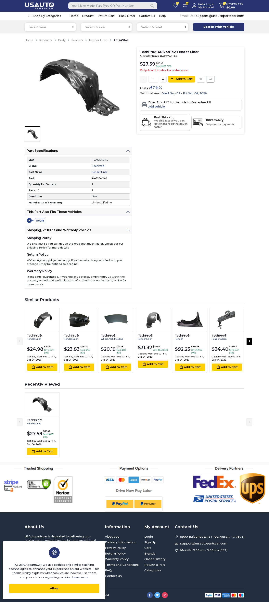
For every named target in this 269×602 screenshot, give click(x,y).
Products (45, 40)
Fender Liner (98, 40)
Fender (179, 339)
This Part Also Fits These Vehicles (54, 212)
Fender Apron (219, 339)
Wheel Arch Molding (112, 339)
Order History (154, 559)
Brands (149, 553)
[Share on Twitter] (160, 88)
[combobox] (50, 27)
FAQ (108, 570)
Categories (152, 570)
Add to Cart (184, 79)
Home (74, 16)
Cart (147, 548)
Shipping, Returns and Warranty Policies (59, 230)
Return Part (105, 16)
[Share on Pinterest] (154, 88)
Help (162, 16)
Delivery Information (120, 542)
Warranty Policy (117, 559)
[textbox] (50, 27)
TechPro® (98, 165)
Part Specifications (42, 151)
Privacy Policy (115, 548)
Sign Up (150, 542)
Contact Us (147, 16)
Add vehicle (156, 106)
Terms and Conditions (122, 565)
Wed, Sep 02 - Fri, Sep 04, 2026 (184, 93)
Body (61, 40)
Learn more (80, 577)
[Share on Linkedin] (157, 88)
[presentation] (20, 341)
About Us (112, 536)
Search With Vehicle (218, 27)
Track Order (126, 16)
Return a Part (154, 565)
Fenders (77, 40)
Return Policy (115, 553)
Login (148, 536)
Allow (54, 588)
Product (88, 16)
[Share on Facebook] (151, 88)
